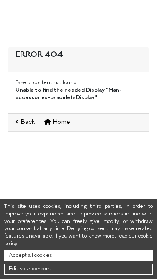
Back (27, 122)
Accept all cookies (30, 256)
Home (60, 122)
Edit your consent (30, 269)
